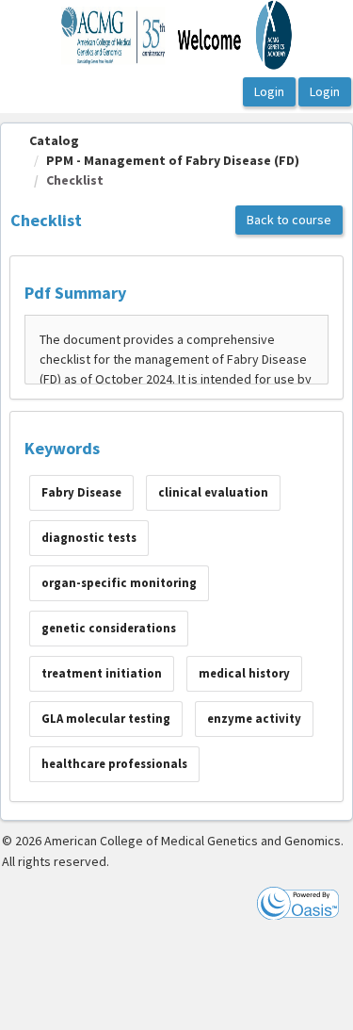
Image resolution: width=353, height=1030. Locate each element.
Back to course (289, 219)
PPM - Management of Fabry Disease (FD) (172, 160)
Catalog (54, 140)
